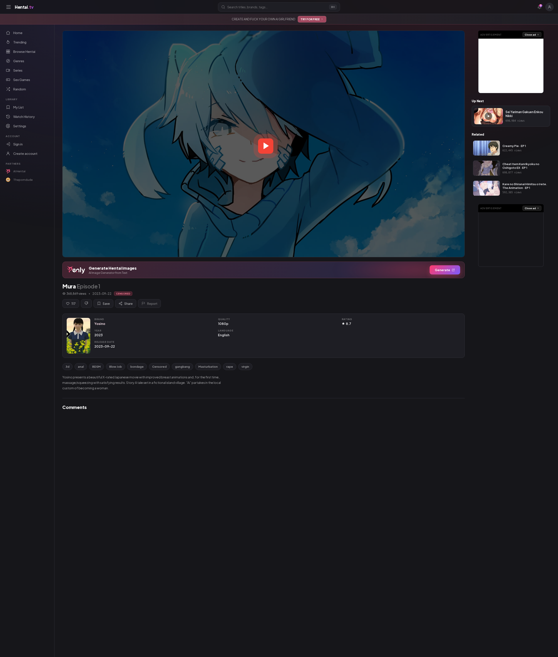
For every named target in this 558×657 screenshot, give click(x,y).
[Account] (549, 7)
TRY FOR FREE (310, 19)
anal (81, 366)
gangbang (182, 366)
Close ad (530, 34)
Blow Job (115, 366)
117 (73, 303)
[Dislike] (86, 303)
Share (128, 303)
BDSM (96, 366)
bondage (137, 366)
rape (229, 366)
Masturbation (208, 366)
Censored (159, 366)
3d (67, 366)
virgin (245, 366)
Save (106, 303)
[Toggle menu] (8, 7)
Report (152, 303)
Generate (442, 270)
